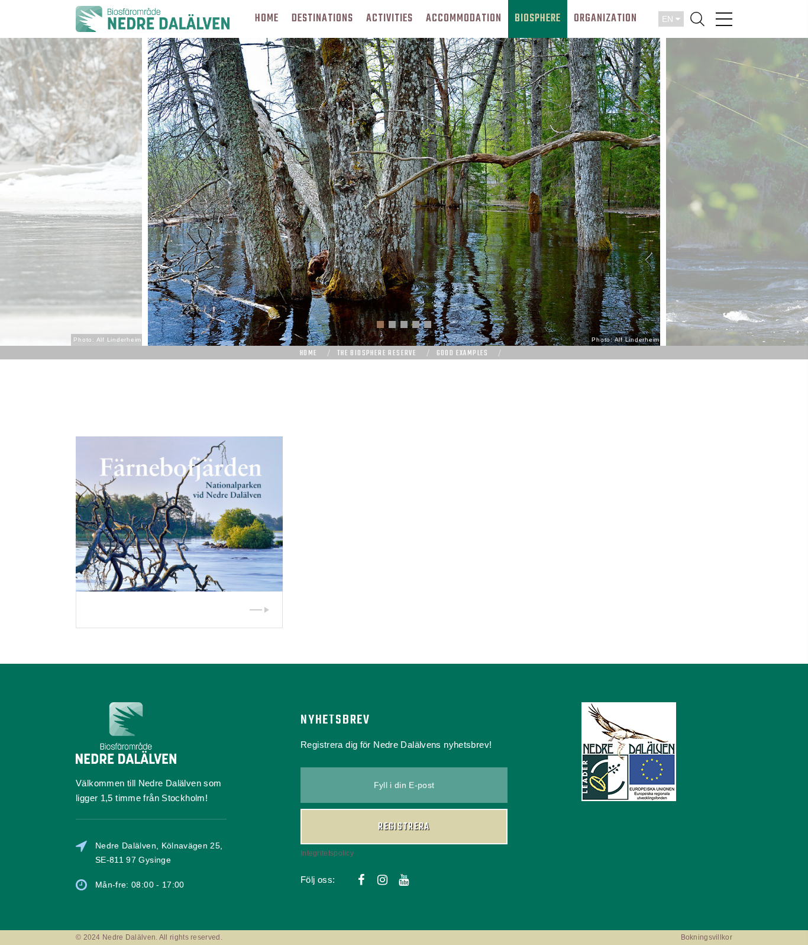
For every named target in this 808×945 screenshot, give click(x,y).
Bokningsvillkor (707, 937)
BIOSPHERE (538, 18)
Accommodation (464, 18)
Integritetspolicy (327, 853)
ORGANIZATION (605, 18)
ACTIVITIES (389, 18)
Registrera (404, 827)
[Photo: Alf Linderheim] (404, 191)
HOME (267, 18)
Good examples (463, 353)
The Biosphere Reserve (376, 353)
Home (309, 353)
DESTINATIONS (322, 18)
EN (669, 19)
